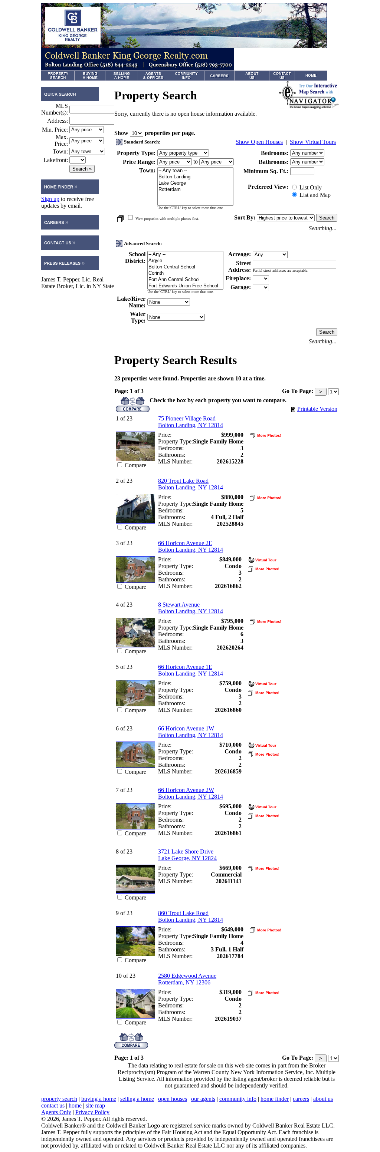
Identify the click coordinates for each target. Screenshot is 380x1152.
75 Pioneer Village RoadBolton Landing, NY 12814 (190, 421)
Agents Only (56, 1112)
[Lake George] (195, 183)
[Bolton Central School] (185, 267)
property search (59, 1099)
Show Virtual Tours (313, 142)
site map (95, 1105)
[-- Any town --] (195, 171)
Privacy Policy (92, 1112)
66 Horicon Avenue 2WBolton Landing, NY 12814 (190, 793)
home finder (275, 1099)
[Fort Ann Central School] (185, 280)
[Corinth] (185, 273)
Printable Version (317, 409)
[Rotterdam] (195, 190)
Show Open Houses (259, 142)
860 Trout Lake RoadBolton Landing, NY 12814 (190, 916)
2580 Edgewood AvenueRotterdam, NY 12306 (187, 979)
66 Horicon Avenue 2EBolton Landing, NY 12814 (190, 546)
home (75, 1105)
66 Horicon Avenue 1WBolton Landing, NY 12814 (190, 731)
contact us (53, 1105)
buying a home (98, 1099)
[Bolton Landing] (195, 177)
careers (301, 1099)
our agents (203, 1099)
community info (237, 1099)
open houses (172, 1099)
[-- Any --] (185, 254)
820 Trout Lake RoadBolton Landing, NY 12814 (190, 484)
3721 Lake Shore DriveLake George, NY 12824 (187, 854)
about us (323, 1099)
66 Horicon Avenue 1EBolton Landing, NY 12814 (190, 670)
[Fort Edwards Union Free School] (185, 286)
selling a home (137, 1099)
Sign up (50, 199)
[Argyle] (185, 261)
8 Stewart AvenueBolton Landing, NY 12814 (190, 607)
